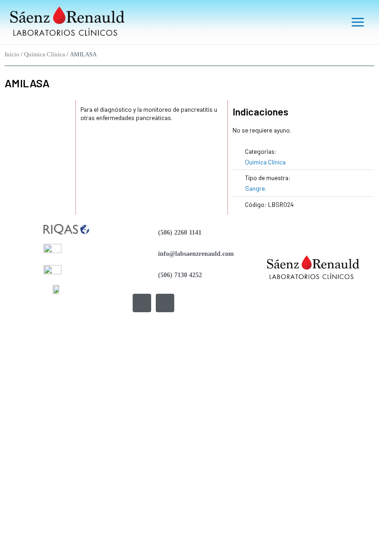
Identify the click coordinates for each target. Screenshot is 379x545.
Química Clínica (44, 54)
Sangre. (255, 188)
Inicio (12, 54)
